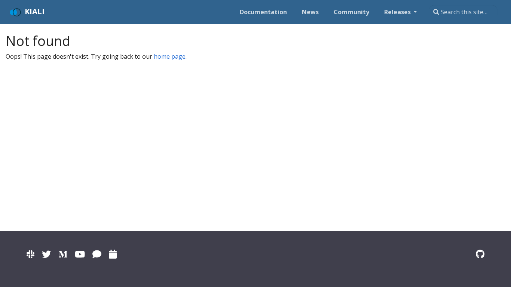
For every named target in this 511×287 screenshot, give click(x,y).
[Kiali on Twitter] (46, 254)
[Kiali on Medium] (62, 254)
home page (170, 56)
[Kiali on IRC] (96, 254)
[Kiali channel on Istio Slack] (30, 254)
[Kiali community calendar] (113, 254)
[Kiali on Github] (480, 254)
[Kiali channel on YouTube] (80, 254)
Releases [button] (398, 12)
